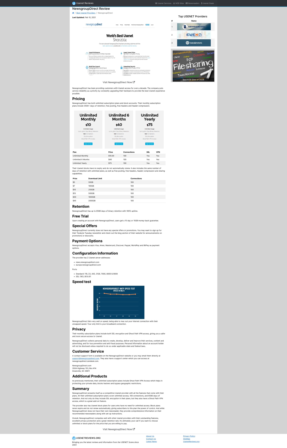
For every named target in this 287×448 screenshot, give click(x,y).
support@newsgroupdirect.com (85, 358)
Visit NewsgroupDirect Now (118, 82)
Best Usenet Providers (85, 13)
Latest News (151, 441)
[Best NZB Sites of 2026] (193, 66)
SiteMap (186, 439)
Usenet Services (164, 3)
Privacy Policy (189, 436)
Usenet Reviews (84, 3)
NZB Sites (179, 3)
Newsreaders (193, 3)
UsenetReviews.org (191, 441)
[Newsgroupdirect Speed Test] (118, 302)
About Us (150, 436)
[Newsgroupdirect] (118, 129)
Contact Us (151, 439)
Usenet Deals (208, 3)
